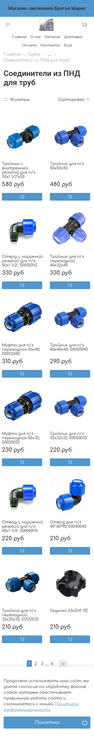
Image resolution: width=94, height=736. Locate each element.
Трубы (33, 54)
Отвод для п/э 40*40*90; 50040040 (68, 524)
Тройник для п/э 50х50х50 (67, 166)
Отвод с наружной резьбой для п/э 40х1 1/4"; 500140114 (22, 526)
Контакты (50, 45)
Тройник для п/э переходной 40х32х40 (67, 260)
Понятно (47, 722)
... (49, 54)
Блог (68, 45)
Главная (19, 37)
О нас (35, 37)
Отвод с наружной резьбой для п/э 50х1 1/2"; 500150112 (22, 260)
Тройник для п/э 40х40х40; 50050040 (69, 347)
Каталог (52, 37)
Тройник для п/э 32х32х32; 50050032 (68, 435)
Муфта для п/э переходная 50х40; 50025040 (21, 349)
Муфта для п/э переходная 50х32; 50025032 (21, 437)
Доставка (73, 37)
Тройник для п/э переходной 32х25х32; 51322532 (20, 615)
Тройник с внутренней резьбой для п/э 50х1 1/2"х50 (18, 170)
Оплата (29, 45)
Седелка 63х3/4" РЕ (69, 611)
